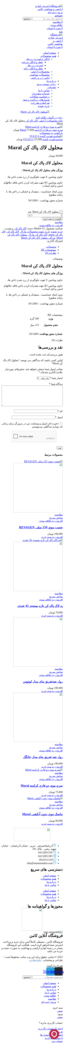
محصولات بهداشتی (39, 74)
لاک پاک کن (31, 120)
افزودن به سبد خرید (52, 219)
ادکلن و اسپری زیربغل (38, 59)
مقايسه (52, 998)
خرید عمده (44, 106)
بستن (60, 1010)
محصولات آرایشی (40, 71)
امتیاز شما (56, 378)
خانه (60, 120)
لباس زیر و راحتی (40, 77)
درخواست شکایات (40, 96)
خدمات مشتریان (41, 93)
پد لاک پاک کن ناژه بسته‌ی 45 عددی (40, 606)
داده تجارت (35, 960)
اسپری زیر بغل (35, 65)
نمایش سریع (56, 517)
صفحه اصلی (49, 875)
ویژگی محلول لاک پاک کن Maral (38, 237)
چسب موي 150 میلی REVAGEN (41, 527)
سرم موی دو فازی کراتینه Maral (41, 130)
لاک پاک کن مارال (37, 234)
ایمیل (59, 417)
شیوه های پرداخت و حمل (36, 99)
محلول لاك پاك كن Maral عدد (43, 211)
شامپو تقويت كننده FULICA (43, 139)
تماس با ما (44, 90)
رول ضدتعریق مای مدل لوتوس (43, 681)
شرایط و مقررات (40, 102)
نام (60, 411)
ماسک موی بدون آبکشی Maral (42, 814)
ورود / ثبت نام (48, 1002)
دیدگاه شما (56, 384)
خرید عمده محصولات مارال (35, 231)
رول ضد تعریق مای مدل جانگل (43, 757)
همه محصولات (48, 878)
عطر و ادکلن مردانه (32, 62)
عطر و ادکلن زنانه (33, 68)
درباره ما (51, 881)
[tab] (28, 246)
